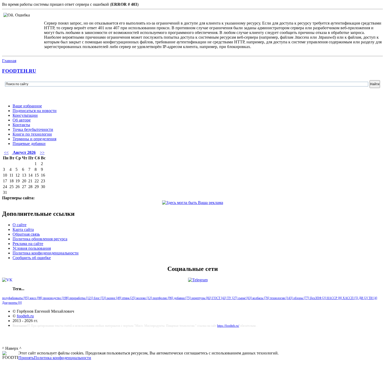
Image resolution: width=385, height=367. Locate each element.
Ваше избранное (27, 106)
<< (6, 152)
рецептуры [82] (201, 298)
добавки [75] (182, 298)
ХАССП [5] (350, 298)
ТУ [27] (231, 298)
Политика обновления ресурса (40, 239)
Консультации (25, 115)
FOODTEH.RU (19, 71)
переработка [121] (81, 298)
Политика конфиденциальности (62, 358)
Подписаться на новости (35, 110)
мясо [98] (35, 298)
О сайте (19, 225)
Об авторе (22, 120)
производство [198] (55, 298)
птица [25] (128, 298)
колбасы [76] (260, 298)
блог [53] (99, 298)
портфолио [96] (162, 298)
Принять (26, 358)
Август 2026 (24, 152)
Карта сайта (23, 229)
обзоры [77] (301, 298)
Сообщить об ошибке (32, 257)
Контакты (21, 125)
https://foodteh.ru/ (228, 326)
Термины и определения (34, 139)
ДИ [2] (363, 298)
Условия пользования (32, 248)
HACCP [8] (334, 298)
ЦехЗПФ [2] (317, 298)
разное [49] (113, 298)
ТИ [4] (372, 298)
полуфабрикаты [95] (15, 298)
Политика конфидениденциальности (46, 253)
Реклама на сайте (28, 243)
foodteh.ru (25, 316)
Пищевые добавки (29, 143)
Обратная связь (26, 234)
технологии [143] (281, 298)
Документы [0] (12, 303)
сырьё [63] (244, 298)
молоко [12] (143, 298)
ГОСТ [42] (218, 298)
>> (42, 152)
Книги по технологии (32, 134)
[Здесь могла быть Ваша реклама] (192, 202)
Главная (9, 61)
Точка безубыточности (33, 129)
